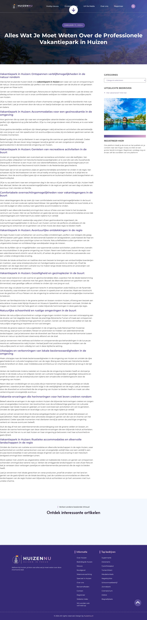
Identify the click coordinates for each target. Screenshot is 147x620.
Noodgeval (81, 570)
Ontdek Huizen (71, 6)
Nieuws (80, 566)
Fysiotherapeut (108, 566)
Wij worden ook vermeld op (83, 604)
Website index (82, 599)
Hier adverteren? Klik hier (116, 93)
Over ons (104, 6)
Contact (80, 591)
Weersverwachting (84, 574)
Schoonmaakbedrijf (109, 583)
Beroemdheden (83, 587)
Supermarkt (106, 558)
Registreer (118, 6)
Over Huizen (82, 558)
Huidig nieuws (52, 6)
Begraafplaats (107, 599)
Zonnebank (106, 587)
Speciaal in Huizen (84, 578)
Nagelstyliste (107, 578)
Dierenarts (106, 562)
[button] (133, 6)
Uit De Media (89, 6)
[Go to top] (138, 602)
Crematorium (107, 591)
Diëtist (104, 595)
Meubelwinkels (107, 574)
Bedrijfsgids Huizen (84, 562)
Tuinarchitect (107, 570)
